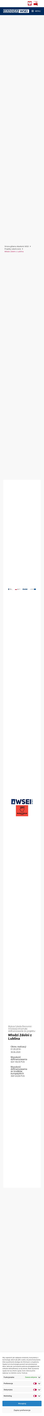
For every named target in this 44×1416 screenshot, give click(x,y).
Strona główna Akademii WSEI (17, 246)
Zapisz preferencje (22, 1410)
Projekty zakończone (13, 249)
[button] (36, 11)
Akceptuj (22, 1403)
